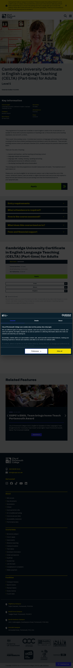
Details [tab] (36, 320)
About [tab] (60, 320)
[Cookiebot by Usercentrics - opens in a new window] (63, 315)
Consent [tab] (12, 320)
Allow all (59, 351)
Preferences (35, 351)
